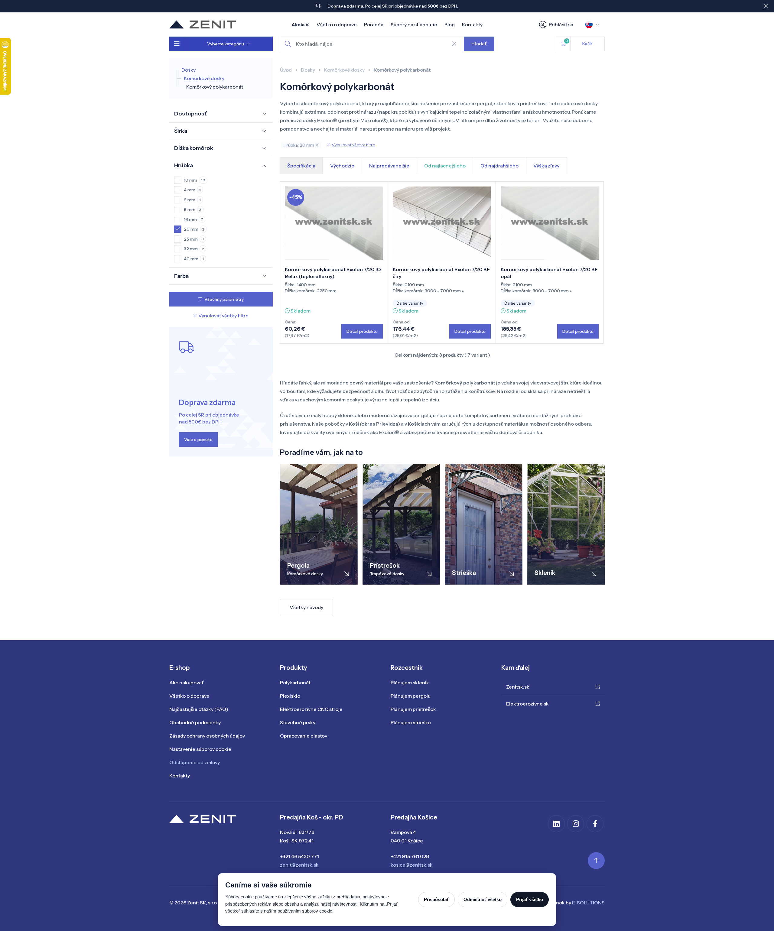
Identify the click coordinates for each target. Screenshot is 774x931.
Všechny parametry (224, 299)
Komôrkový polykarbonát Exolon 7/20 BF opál (549, 272)
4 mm (192, 190)
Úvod (286, 70)
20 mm (194, 229)
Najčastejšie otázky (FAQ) (198, 709)
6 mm (192, 200)
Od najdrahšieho (499, 166)
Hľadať (478, 44)
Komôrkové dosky (204, 78)
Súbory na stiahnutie (414, 24)
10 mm (194, 180)
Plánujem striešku (411, 722)
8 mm (192, 209)
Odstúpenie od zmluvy (194, 762)
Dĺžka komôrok (193, 148)
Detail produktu (362, 331)
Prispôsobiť (436, 899)
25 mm (194, 239)
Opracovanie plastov (303, 736)
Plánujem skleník (410, 683)
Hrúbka (183, 165)
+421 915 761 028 (410, 856)
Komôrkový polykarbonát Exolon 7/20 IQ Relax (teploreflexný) (333, 272)
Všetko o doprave (337, 24)
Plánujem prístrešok (413, 709)
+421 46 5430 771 (299, 856)
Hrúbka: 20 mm (299, 145)
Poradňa (373, 24)
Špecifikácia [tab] (301, 166)
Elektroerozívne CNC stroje (311, 709)
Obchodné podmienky (195, 722)
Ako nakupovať (186, 683)
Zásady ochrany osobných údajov (207, 736)
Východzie (342, 166)
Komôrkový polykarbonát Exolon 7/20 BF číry (441, 272)
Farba (181, 276)
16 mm (193, 219)
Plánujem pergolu (411, 696)
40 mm (194, 258)
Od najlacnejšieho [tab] (445, 166)
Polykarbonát (295, 683)
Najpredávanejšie (389, 166)
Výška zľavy (546, 166)
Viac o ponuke (198, 439)
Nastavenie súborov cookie (200, 749)
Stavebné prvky (297, 722)
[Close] (765, 6)
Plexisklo (290, 696)
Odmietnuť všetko (482, 899)
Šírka (180, 131)
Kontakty (472, 24)
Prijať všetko (529, 899)
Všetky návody (306, 607)
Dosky (188, 70)
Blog (449, 24)
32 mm (194, 248)
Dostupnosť (190, 113)
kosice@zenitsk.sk (412, 865)
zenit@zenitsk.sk (299, 865)
